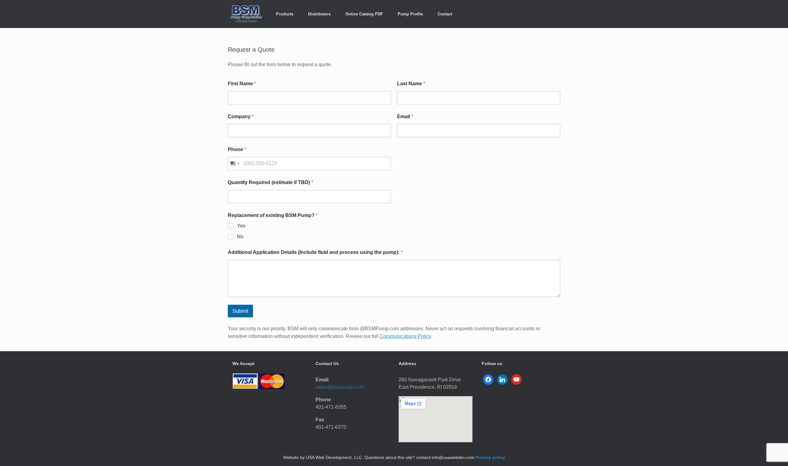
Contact (445, 14)
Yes (241, 225)
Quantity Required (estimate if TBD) (270, 182)
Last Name (411, 83)
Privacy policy (490, 457)
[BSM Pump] (246, 14)
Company (241, 116)
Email (405, 116)
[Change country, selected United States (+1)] (234, 163)
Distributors (319, 14)
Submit (240, 311)
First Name (242, 83)
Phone (237, 149)
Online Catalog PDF (364, 14)
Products (284, 14)
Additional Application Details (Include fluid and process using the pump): (315, 252)
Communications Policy (405, 336)
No (240, 236)
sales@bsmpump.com (340, 387)
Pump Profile (410, 14)
